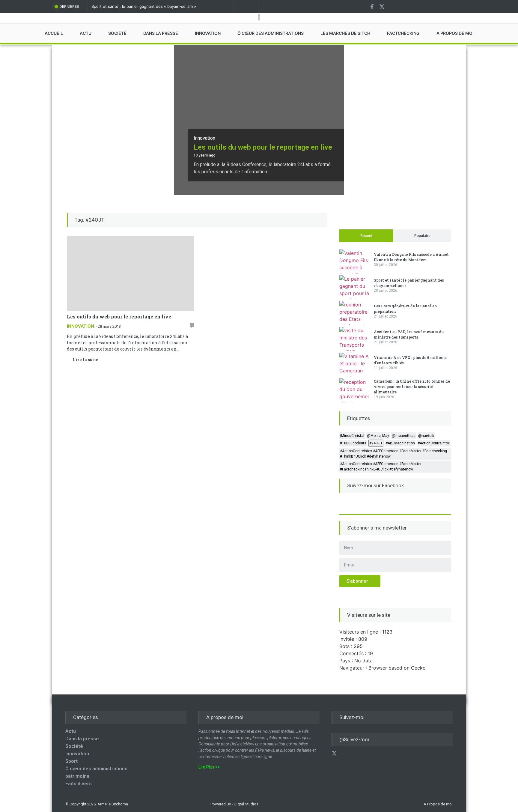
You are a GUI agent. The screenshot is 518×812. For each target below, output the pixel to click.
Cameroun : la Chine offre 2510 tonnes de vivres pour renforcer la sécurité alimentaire (412, 386)
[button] (192, 325)
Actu (70, 731)
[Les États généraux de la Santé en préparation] (354, 313)
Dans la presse (82, 739)
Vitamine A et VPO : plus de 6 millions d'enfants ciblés (410, 360)
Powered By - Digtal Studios (234, 804)
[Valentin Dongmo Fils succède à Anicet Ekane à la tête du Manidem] (354, 261)
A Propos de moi (438, 804)
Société (74, 746)
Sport (71, 761)
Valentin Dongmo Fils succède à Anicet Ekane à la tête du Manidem (411, 257)
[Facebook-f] (372, 6)
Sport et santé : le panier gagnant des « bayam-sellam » (143, 6)
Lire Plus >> (209, 767)
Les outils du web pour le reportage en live (263, 147)
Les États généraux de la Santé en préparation (405, 308)
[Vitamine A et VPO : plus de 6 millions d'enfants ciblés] (354, 365)
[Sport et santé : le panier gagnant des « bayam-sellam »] (354, 287)
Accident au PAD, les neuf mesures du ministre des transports (409, 334)
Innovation (204, 138)
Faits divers (78, 784)
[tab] (366, 235)
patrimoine (77, 776)
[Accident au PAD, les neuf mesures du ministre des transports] (354, 339)
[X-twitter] (382, 6)
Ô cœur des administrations (96, 769)
